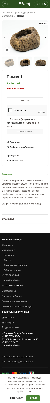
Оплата (7, 260)
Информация (8, 250)
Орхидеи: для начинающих (15, 301)
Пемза (20, 16)
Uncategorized (9, 291)
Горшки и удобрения (23, 12)
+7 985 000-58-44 (10, 275)
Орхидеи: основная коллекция (17, 306)
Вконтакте (9, 317)
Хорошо (33, 398)
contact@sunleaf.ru (11, 280)
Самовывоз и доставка (15, 265)
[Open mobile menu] (5, 4)
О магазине (7, 245)
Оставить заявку (25, 131)
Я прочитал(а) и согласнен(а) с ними (23, 122)
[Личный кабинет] (45, 4)
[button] (4, 38)
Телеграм (9, 322)
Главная (6, 12)
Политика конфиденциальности (17, 361)
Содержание (8, 16)
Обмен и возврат (12, 270)
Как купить (9, 255)
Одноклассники (11, 327)
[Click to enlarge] (7, 50)
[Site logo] (25, 4)
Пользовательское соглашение (17, 356)
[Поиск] (37, 4)
